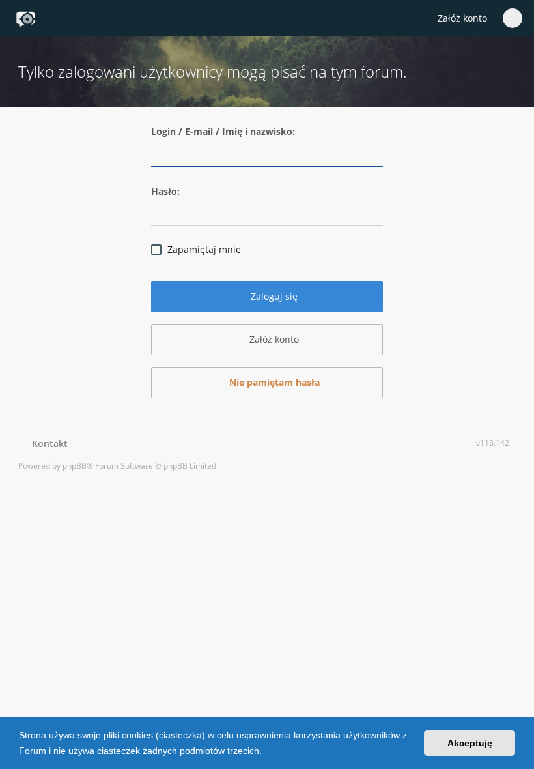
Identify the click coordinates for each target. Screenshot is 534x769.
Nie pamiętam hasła (273, 382)
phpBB (75, 465)
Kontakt (47, 443)
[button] (266, 752)
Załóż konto (462, 18)
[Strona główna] (25, 18)
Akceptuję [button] (469, 743)
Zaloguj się (273, 296)
